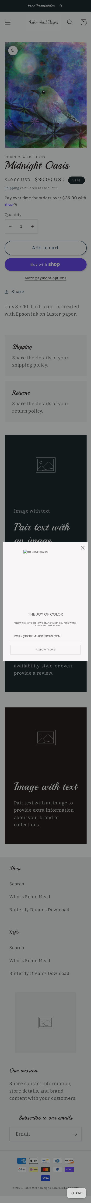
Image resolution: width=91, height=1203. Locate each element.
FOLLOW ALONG (45, 649)
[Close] (82, 547)
